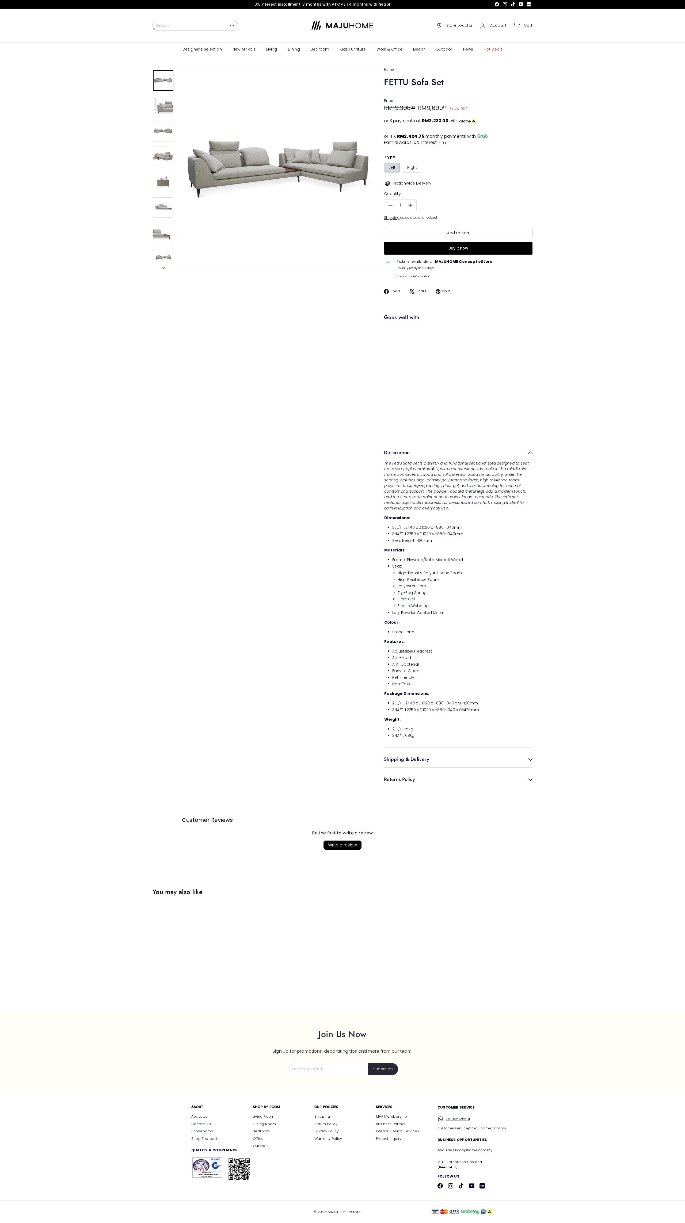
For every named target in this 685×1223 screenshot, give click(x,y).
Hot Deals (493, 49)
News (468, 49)
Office (258, 1138)
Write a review (342, 845)
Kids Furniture (353, 49)
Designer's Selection (202, 49)
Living (271, 49)
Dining (294, 49)
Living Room (263, 1116)
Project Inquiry (388, 1138)
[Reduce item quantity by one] (390, 205)
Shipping (391, 218)
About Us (199, 1116)
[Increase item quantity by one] (410, 205)
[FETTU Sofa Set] (457, 341)
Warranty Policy (328, 1138)
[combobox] (195, 25)
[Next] (163, 266)
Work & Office (389, 49)
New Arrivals (244, 49)
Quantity (392, 193)
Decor (419, 49)
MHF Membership (391, 1116)
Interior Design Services (397, 1131)
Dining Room (264, 1123)
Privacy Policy (326, 1131)
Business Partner (391, 1123)
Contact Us (201, 1123)
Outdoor (444, 49)
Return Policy (325, 1123)
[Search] (232, 25)
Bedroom (320, 49)
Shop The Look (204, 1138)
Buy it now (458, 248)
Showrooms (202, 1131)
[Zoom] (278, 170)
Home (389, 69)
